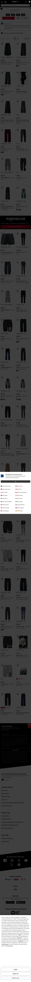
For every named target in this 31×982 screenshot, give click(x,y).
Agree (15, 969)
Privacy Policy (10, 945)
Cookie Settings (5, 944)
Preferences (15, 978)
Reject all (15, 974)
